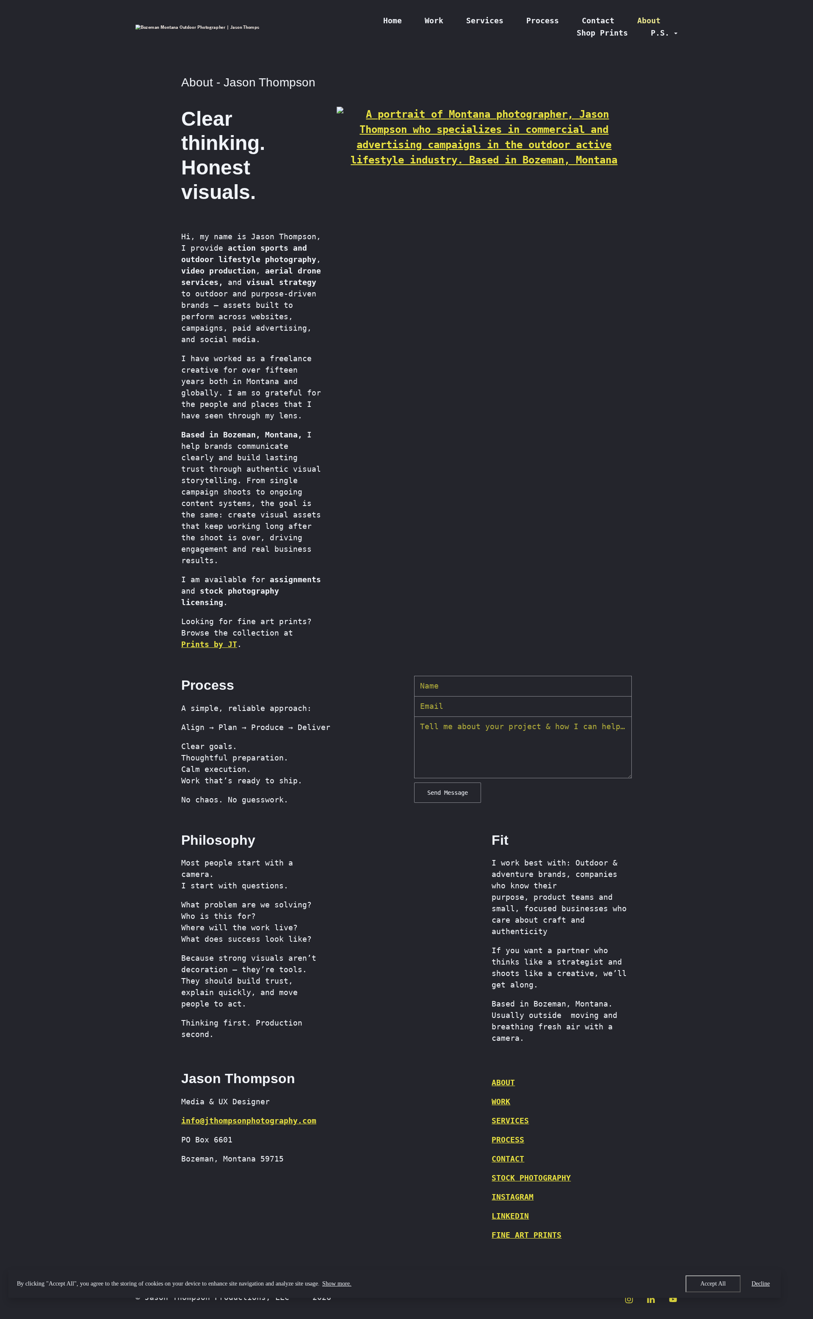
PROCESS (508, 1139)
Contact (598, 20)
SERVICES (510, 1120)
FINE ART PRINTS (526, 1235)
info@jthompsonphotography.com (248, 1120)
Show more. (336, 1283)
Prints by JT (209, 644)
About (649, 20)
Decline (761, 1283)
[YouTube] (673, 1299)
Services (484, 20)
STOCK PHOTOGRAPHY (531, 1177)
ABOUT (503, 1082)
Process (542, 20)
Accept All (713, 1283)
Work (434, 20)
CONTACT (508, 1158)
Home (392, 20)
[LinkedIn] (651, 1299)
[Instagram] (629, 1299)
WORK (501, 1101)
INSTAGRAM (513, 1196)
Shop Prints (602, 32)
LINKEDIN (510, 1215)
